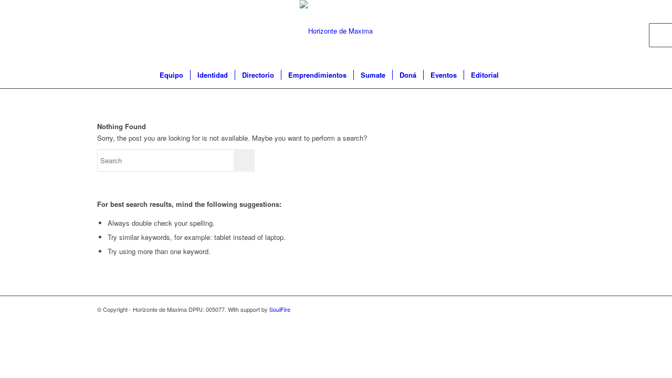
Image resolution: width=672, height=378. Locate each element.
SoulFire (279, 309)
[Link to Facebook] (535, 31)
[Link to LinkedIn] (567, 31)
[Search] (512, 75)
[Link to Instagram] (551, 31)
